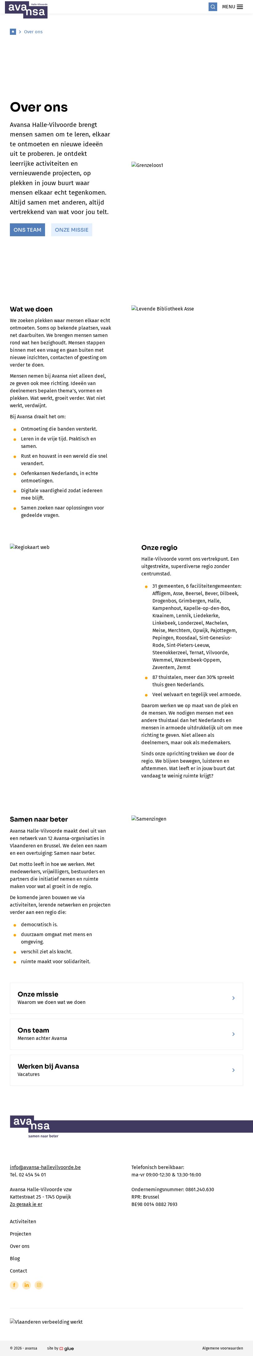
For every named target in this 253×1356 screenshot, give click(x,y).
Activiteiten (23, 1221)
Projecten (20, 1234)
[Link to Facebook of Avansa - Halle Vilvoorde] (14, 1285)
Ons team (27, 230)
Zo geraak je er (26, 1204)
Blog (15, 1258)
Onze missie (72, 230)
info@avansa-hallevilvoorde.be (45, 1167)
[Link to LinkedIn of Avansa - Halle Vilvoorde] (26, 1285)
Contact (18, 1271)
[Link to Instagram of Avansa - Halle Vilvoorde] (39, 1285)
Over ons (33, 32)
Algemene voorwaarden (222, 1348)
